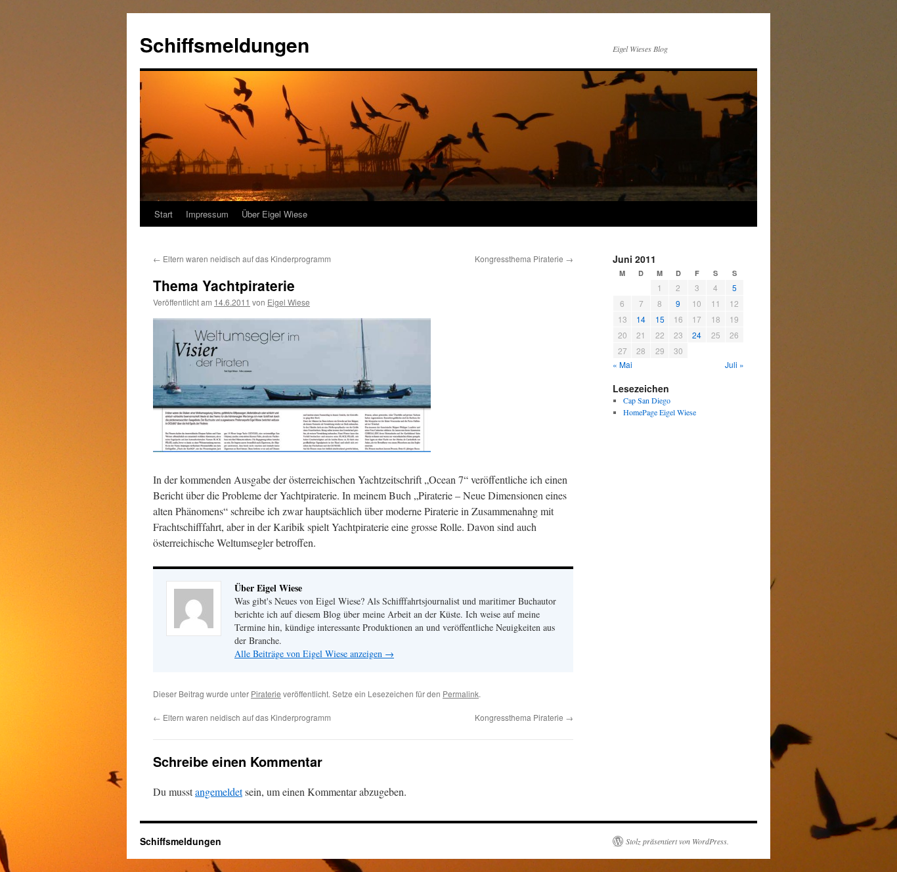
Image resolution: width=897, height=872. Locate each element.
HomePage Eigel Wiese (659, 412)
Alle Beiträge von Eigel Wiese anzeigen (314, 653)
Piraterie (266, 693)
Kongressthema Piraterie (524, 258)
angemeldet (218, 791)
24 (696, 334)
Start (163, 214)
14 (640, 319)
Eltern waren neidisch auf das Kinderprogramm (242, 258)
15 (660, 319)
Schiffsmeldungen (224, 44)
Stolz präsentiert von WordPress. (677, 841)
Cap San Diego (646, 400)
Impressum (207, 214)
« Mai (622, 364)
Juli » (734, 364)
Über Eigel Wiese (274, 214)
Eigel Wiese (288, 302)
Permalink (461, 693)
